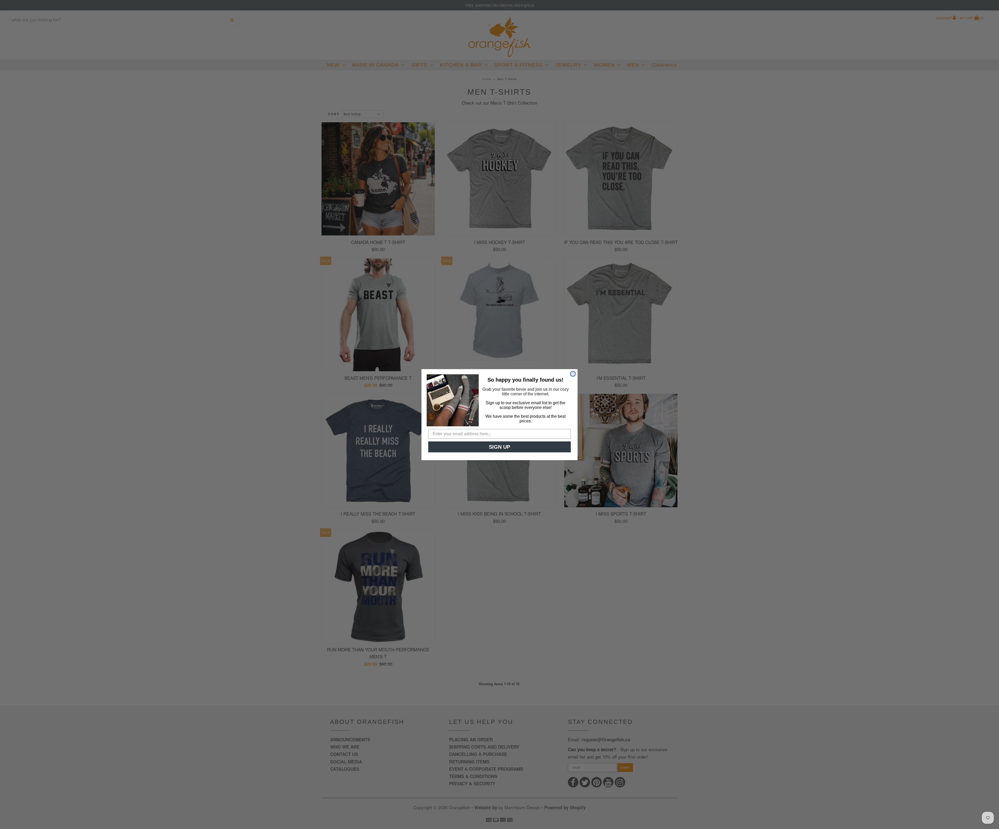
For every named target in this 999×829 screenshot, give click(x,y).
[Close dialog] (572, 373)
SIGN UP (499, 447)
